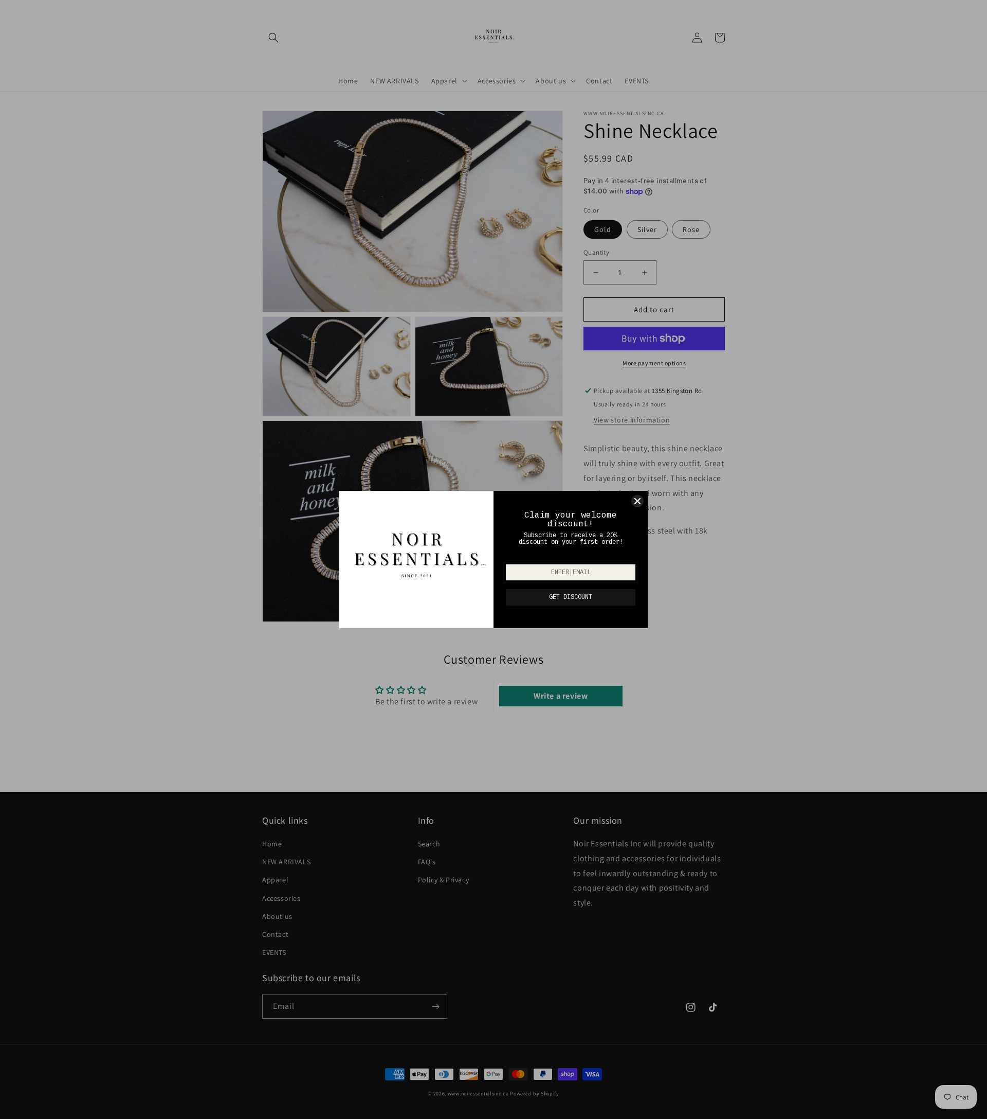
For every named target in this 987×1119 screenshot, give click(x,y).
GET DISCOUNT (570, 597)
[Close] (637, 501)
